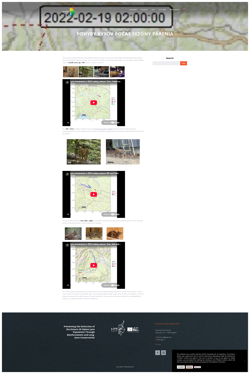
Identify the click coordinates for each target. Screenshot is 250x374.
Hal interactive (129, 367)
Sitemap (158, 344)
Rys (153, 10)
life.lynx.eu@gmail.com (164, 337)
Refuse (189, 367)
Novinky (133, 10)
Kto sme (162, 10)
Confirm (181, 367)
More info (197, 367)
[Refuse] (245, 361)
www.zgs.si (160, 340)
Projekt (144, 10)
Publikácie (174, 10)
